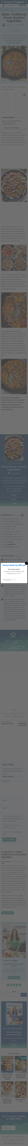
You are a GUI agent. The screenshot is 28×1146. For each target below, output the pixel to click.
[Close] (26, 563)
